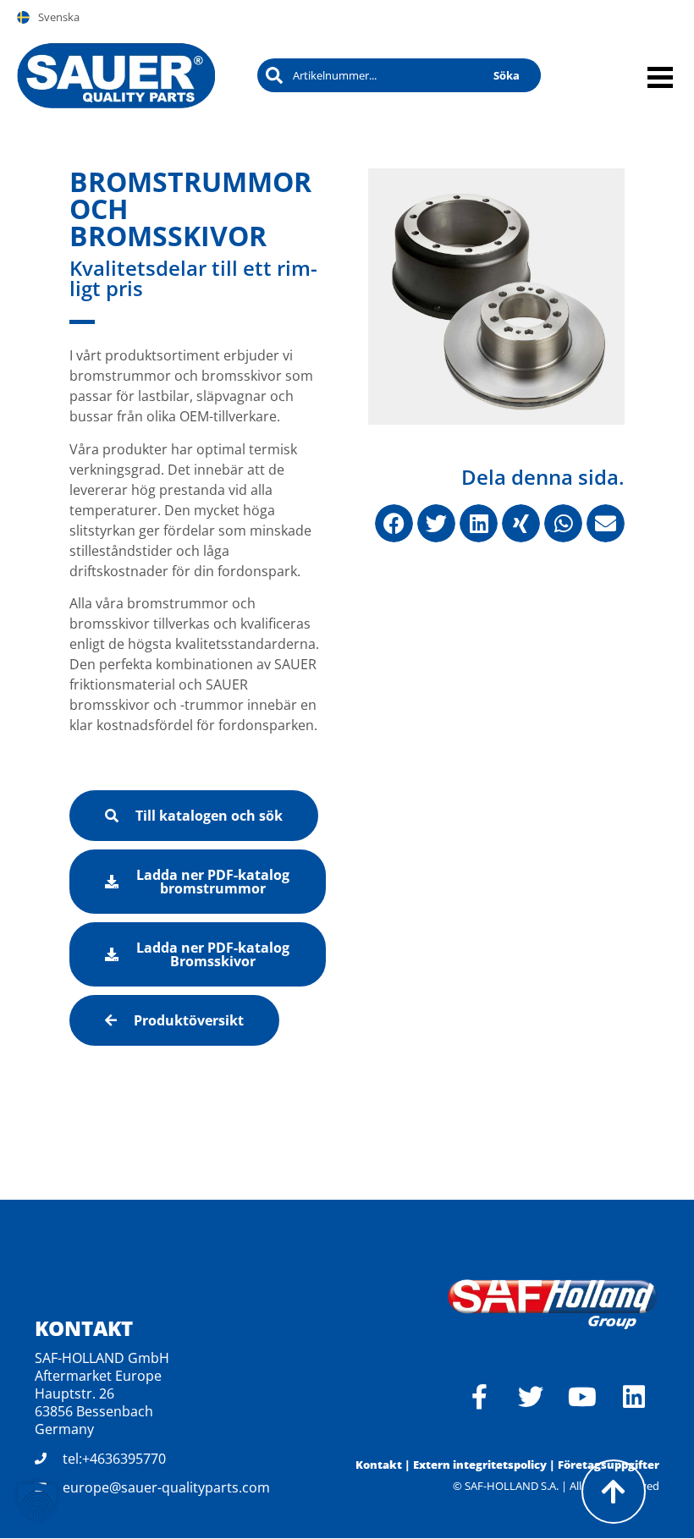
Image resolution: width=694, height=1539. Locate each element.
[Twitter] (530, 1396)
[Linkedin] (634, 1396)
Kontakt (378, 1464)
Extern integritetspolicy (480, 1464)
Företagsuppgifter (608, 1464)
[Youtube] (582, 1396)
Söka (506, 75)
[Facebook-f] (479, 1396)
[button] (394, 523)
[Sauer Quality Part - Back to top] (613, 1491)
